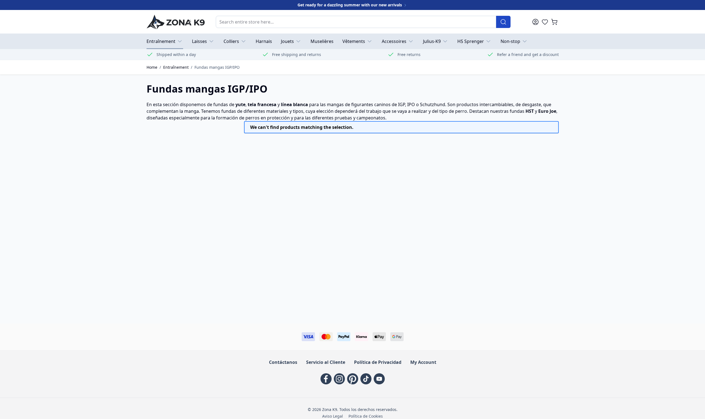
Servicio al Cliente (325, 362)
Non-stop (510, 41)
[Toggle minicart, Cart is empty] (554, 21)
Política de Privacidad (377, 362)
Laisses (199, 41)
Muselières (322, 41)
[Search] (503, 22)
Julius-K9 (432, 41)
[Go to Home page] (176, 22)
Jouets (287, 41)
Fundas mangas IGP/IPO (217, 67)
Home (152, 67)
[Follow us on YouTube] (379, 378)
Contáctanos (283, 362)
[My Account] (535, 21)
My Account (423, 362)
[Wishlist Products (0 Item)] (544, 21)
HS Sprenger (470, 41)
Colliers (231, 41)
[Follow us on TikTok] (365, 378)
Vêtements (353, 41)
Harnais (264, 41)
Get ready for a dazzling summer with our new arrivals (350, 4)
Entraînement (161, 41)
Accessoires (394, 41)
